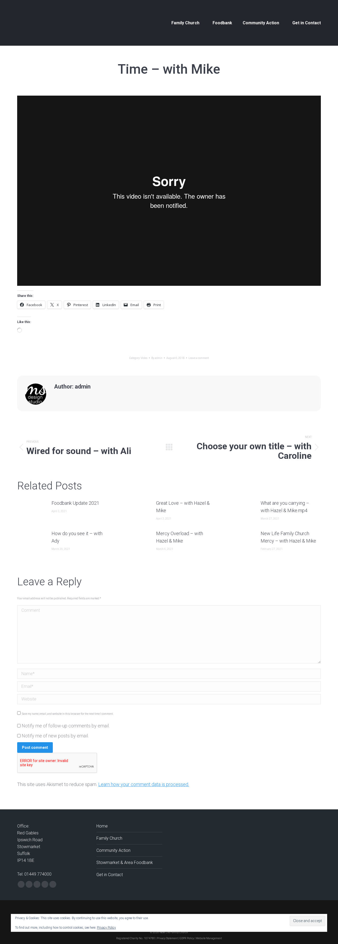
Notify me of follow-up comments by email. (66, 725)
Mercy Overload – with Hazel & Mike (179, 537)
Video (144, 358)
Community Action (113, 850)
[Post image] (31, 511)
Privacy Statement (167, 938)
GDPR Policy (187, 938)
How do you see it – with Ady (76, 537)
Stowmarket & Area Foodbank (124, 862)
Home (102, 826)
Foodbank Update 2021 (75, 503)
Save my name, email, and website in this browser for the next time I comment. (67, 713)
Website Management (209, 938)
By (156, 358)
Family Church (109, 838)
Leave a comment (199, 358)
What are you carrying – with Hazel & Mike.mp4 (285, 506)
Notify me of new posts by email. (55, 736)
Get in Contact (109, 874)
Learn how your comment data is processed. (143, 784)
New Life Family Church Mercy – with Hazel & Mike (288, 537)
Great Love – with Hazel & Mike (183, 506)
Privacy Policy (106, 927)
